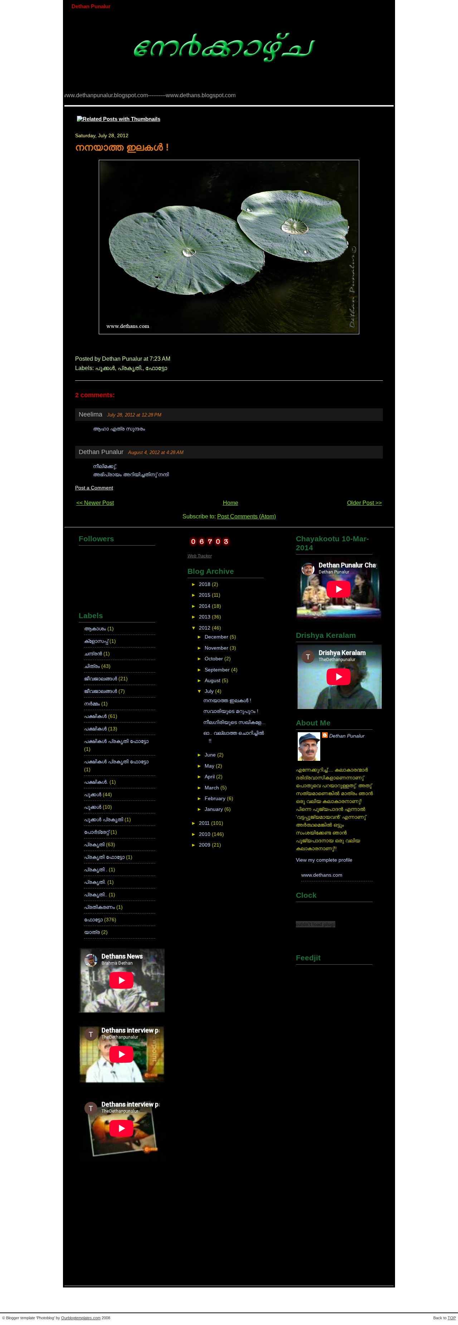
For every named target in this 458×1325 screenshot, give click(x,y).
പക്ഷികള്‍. (96, 782)
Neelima (90, 414)
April (210, 776)
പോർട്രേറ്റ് (97, 832)
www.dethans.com (321, 875)
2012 (205, 628)
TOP (452, 1318)
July (210, 691)
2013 (205, 617)
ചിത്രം (92, 666)
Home (230, 503)
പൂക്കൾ (93, 807)
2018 (205, 584)
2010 (205, 834)
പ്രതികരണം (100, 907)
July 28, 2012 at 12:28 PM (134, 415)
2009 (205, 845)
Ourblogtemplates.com (81, 1318)
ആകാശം (95, 628)
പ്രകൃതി (95, 844)
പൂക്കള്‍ (105, 368)
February (216, 798)
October (214, 658)
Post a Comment (94, 488)
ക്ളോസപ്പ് (96, 641)
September (218, 670)
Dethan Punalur (91, 6)
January (214, 809)
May (210, 766)
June (211, 755)
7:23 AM (160, 359)
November (217, 648)
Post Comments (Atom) (246, 516)
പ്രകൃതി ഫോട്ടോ (105, 857)
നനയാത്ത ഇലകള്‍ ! (122, 147)
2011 (205, 823)
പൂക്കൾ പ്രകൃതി (104, 819)
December (217, 637)
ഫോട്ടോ (156, 368)
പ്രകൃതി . (96, 869)
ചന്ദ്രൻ (93, 653)
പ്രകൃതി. (130, 368)
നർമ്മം (92, 703)
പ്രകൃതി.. (96, 894)
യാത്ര (92, 932)
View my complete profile (324, 860)
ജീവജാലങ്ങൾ (101, 691)
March (212, 787)
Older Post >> (364, 503)
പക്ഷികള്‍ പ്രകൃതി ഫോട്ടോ (116, 741)
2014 (205, 606)
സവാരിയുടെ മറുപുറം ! (230, 711)
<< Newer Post (95, 503)
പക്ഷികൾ (96, 729)
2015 (205, 595)
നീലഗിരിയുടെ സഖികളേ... (234, 722)
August (213, 680)
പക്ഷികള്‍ (96, 716)
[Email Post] (172, 359)
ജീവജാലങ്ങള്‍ (101, 678)
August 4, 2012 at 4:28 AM (156, 452)
